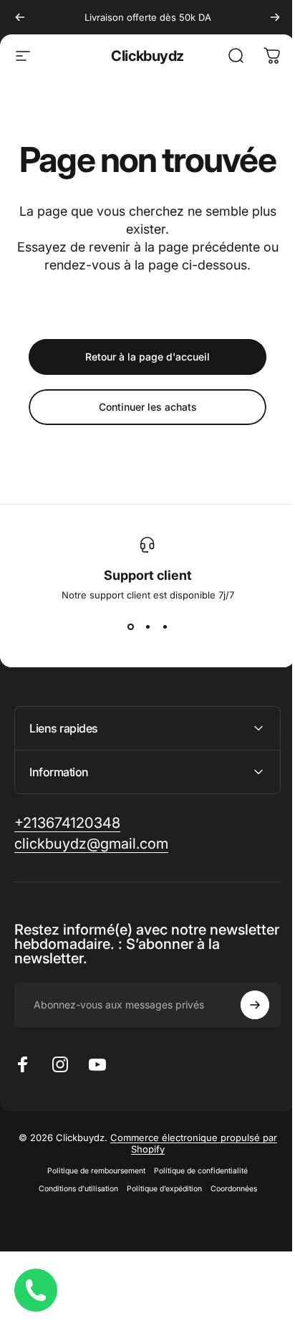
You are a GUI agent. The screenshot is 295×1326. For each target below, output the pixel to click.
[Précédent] (20, 17)
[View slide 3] (164, 626)
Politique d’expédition (158, 1226)
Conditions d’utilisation (72, 1226)
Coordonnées (228, 1226)
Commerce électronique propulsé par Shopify (188, 1181)
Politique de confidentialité (196, 1208)
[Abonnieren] (244, 1043)
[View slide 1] (130, 626)
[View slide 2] (147, 626)
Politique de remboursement (91, 1208)
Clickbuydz (147, 56)
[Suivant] (275, 17)
